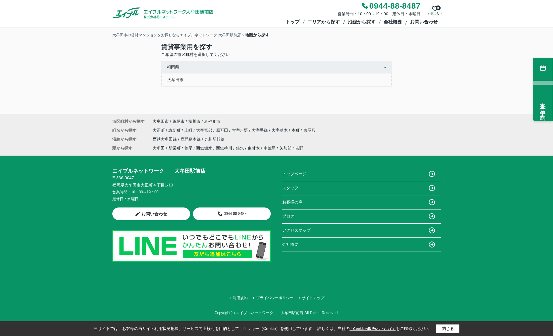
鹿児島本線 (191, 139)
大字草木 (280, 130)
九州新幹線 (214, 139)
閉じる (448, 328)
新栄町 (174, 148)
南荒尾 (270, 148)
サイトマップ (313, 298)
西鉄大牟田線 (165, 139)
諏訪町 (175, 130)
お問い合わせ (424, 21)
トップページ (294, 173)
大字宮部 (204, 130)
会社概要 (393, 21)
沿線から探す (362, 21)
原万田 (222, 130)
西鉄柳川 (224, 148)
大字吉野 (240, 130)
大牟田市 (175, 80)
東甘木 (254, 148)
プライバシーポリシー (274, 298)
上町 (189, 130)
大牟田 (159, 148)
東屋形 (309, 130)
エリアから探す (324, 21)
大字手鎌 (260, 130)
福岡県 (173, 67)
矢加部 (285, 148)
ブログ (288, 216)
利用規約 (240, 298)
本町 (296, 130)
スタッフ (290, 188)
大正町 (159, 130)
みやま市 (212, 121)
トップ (293, 21)
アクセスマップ (296, 230)
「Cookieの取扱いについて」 (373, 329)
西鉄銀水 (204, 148)
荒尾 (188, 148)
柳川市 (194, 121)
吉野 (299, 148)
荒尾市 (179, 121)
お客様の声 (292, 202)
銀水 (240, 148)
